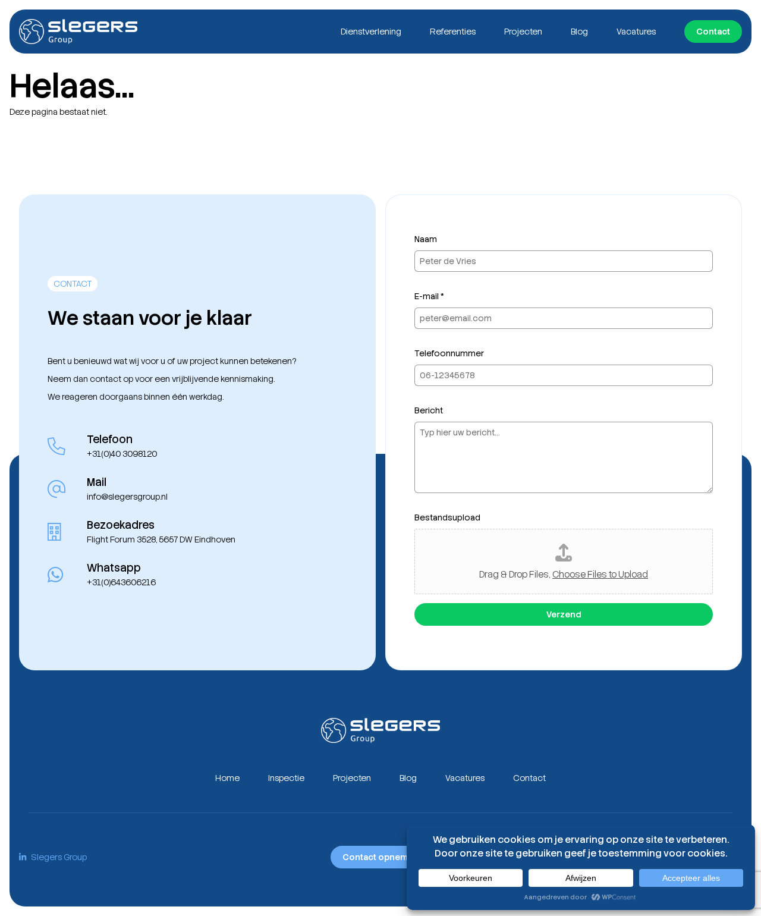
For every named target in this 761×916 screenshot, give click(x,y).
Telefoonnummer (449, 353)
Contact (713, 31)
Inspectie (286, 778)
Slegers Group (59, 857)
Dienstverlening (371, 31)
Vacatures (636, 31)
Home (227, 778)
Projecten (523, 31)
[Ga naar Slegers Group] (78, 31)
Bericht (428, 410)
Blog (579, 31)
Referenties (453, 31)
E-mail (429, 296)
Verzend (563, 614)
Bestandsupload (447, 517)
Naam (425, 239)
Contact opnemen (380, 857)
